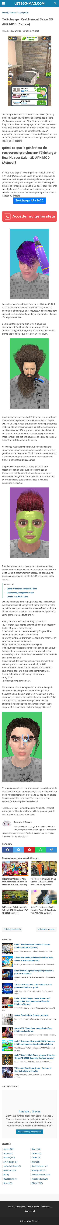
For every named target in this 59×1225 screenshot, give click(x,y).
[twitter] (18, 850)
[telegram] (51, 850)
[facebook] (7, 850)
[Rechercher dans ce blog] (55, 3)
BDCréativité (10, 1179)
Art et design (10, 1162)
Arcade (9, 1158)
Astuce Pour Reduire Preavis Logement (31, 1015)
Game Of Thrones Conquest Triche (22, 589)
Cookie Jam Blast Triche (17, 597)
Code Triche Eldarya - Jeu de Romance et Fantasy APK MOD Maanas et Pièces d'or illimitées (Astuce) (32, 1001)
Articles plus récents (12, 929)
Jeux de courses (41, 1175)
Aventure (10, 1170)
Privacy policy (33, 1207)
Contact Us (45, 1207)
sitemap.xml (29, 1211)
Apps (8, 1153)
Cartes (36, 1153)
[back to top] (53, 1219)
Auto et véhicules (12, 1166)
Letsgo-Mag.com (29, 3)
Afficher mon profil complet (29, 1132)
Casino (36, 1158)
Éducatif (37, 1183)
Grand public (39, 1170)
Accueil (11, 1207)
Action (9, 1149)
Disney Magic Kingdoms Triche (20, 593)
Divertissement (40, 1166)
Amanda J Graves (29, 1111)
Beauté (8, 1183)
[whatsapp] (40, 850)
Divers (36, 1162)
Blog (36, 1149)
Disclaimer (20, 1207)
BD (6, 1175)
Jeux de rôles (40, 1179)
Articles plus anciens (46, 929)
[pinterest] (29, 850)
